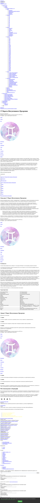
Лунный (10, 85)
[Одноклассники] (4, 399)
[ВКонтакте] (1, 399)
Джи (9, 31)
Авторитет (8, 78)
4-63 (9, 40)
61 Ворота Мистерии (4, 433)
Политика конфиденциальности (8, 468)
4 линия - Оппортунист (13, 75)
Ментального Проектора (13, 84)
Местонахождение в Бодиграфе (6, 195)
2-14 (9, 38)
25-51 (10, 59)
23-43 (10, 57)
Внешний (10, 86)
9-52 (9, 44)
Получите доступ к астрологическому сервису (8, 108)
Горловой (10, 30)
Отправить (2, 479)
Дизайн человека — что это (5, 426)
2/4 (9, 17)
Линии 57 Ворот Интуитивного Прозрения (8, 182)
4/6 (9, 22)
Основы (6, 7)
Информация (4, 5)
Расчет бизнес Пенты (8, 98)
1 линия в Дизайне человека (5, 423)
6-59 (9, 42)
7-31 (9, 43)
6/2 (9, 25)
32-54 (10, 65)
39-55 (10, 68)
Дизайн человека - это (11, 8)
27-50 (10, 61)
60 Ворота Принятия (4, 435)
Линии (8, 71)
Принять (20, 501)
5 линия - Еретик (12, 76)
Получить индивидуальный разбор (6, 418)
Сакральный (11, 34)
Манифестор (11, 12)
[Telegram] (7, 399)
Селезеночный (11, 81)
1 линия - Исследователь (13, 72)
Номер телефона (3, 478)
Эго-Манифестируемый (13, 82)
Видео (3, 448)
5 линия (1, 192)
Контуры (8, 88)
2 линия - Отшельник (12, 73)
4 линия (1, 190)
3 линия (1, 188)
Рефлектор (10, 14)
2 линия (1, 186)
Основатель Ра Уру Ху (11, 92)
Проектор (10, 13)
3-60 (9, 39)
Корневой (10, 35)
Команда (6, 104)
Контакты (6, 103)
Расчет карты (4, 93)
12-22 (10, 49)
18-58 (10, 52)
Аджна (10, 29)
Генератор (10, 10)
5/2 (9, 24)
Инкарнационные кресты (11, 90)
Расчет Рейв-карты (5, 442)
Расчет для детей (8, 97)
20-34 (10, 54)
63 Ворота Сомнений (4, 430)
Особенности (2, 178)
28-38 (10, 62)
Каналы (8, 36)
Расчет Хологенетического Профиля (11, 99)
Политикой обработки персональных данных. (8, 499)
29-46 (10, 63)
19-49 (10, 53)
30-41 (10, 64)
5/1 (9, 23)
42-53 (10, 69)
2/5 (9, 18)
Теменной (10, 28)
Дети (7, 91)
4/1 (9, 21)
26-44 (10, 60)
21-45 (10, 56)
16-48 (10, 50)
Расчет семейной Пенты (9, 96)
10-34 (10, 46)
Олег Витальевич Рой (4, 401)
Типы (8, 9)
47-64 (10, 70)
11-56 (10, 48)
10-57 (10, 47)
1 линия (1, 184)
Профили (8, 15)
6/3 (9, 26)
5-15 (9, 41)
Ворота (8, 87)
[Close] (0, 474)
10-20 (10, 45)
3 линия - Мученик (12, 74)
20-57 (10, 55)
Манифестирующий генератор (14, 11)
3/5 (9, 19)
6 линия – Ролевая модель (13, 77)
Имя (1, 477)
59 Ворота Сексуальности (5, 437)
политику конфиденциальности (14, 481)
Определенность (10, 89)
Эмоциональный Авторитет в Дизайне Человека (9, 421)
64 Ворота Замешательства (5, 428)
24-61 (10, 58)
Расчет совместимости (9, 95)
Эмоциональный (12, 79)
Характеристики (3, 180)
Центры (8, 27)
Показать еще (3, 431)
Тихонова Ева (2, 405)
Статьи (6, 6)
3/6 (9, 20)
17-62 (10, 51)
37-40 (10, 67)
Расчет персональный (8, 94)
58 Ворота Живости (3, 439)
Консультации (5, 101)
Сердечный (11, 32)
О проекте (4, 102)
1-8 (9, 37)
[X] (10, 399)
